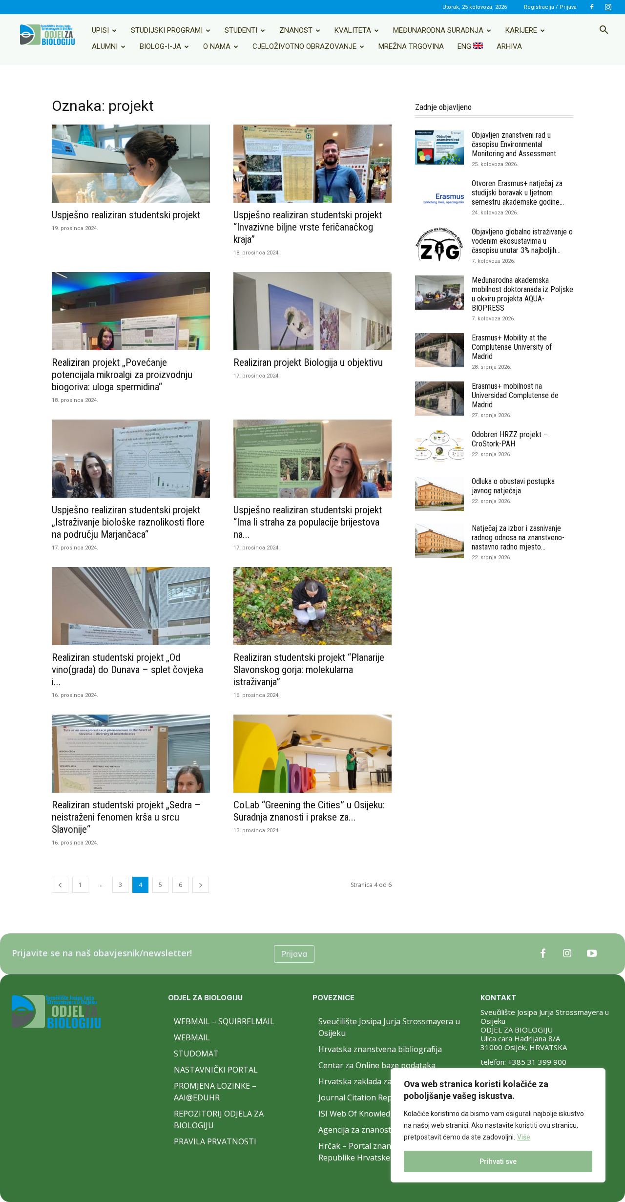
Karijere (521, 30)
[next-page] (200, 885)
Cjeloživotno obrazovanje (304, 46)
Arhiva (509, 46)
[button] (603, 30)
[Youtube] (592, 954)
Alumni (105, 46)
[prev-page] (60, 885)
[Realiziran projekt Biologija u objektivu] (312, 311)
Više (523, 1137)
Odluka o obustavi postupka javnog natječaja (513, 486)
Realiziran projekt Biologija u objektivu (308, 362)
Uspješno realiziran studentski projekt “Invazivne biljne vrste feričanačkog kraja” (307, 227)
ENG (465, 46)
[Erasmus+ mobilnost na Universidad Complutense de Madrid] (439, 398)
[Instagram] (608, 7)
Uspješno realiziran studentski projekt (126, 215)
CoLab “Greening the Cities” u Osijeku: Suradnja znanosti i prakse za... (309, 811)
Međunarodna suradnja (438, 30)
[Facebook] (591, 7)
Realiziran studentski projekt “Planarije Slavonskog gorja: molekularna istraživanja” (308, 670)
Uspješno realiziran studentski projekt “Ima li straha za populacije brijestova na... (307, 522)
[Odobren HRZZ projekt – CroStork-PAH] (439, 447)
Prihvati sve (498, 1161)
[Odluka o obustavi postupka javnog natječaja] (439, 494)
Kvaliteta (352, 30)
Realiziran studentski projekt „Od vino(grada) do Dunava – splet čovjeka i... (127, 670)
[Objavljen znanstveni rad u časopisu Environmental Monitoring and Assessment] (439, 147)
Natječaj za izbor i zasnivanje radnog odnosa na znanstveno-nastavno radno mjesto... (518, 537)
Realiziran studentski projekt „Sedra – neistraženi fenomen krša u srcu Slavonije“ (126, 817)
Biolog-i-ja (160, 46)
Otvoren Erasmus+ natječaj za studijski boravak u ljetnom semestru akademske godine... (518, 193)
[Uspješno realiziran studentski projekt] (131, 164)
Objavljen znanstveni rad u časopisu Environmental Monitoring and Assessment (514, 144)
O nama (216, 46)
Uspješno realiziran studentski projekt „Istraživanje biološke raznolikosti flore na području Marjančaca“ (128, 522)
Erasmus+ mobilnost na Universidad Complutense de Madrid (515, 395)
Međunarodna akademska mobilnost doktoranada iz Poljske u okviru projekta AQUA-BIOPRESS (522, 294)
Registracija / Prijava (550, 7)
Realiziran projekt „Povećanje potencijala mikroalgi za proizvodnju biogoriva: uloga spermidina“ (122, 375)
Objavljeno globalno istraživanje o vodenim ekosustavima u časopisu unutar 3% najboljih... (522, 241)
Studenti (241, 30)
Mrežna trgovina (411, 46)
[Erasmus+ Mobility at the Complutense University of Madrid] (439, 350)
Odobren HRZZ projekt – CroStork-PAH (510, 439)
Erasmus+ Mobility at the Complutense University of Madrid (512, 347)
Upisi (100, 30)
